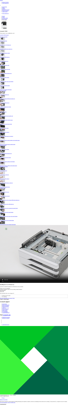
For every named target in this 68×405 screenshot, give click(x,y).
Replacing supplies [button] (3, 145)
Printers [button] (3, 7)
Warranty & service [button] (5, 10)
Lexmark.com (6, 315)
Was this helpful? (3, 290)
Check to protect (5, 309)
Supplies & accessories (6, 317)
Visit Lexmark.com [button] (5, 3)
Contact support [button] (4, 11)
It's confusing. (4, 296)
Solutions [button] (3, 8)
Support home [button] (4, 6)
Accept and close (3, 404)
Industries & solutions (5, 318)
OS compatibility (5, 311)
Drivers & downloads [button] (5, 9)
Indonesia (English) (5, 2)
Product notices (4, 310)
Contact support (6, 299)
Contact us (4, 307)
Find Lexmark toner (5, 308)
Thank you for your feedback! (5, 288)
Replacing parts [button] (2, 107)
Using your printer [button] (3, 90)
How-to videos (4, 19)
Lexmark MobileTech (5, 312)
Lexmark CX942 (5, 18)
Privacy (3, 397)
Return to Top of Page (3, 399)
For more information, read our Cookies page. (7, 402)
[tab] (34, 36)
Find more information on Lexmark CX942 (7, 298)
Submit (1, 299)
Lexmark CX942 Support (4, 35)
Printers (3, 17)
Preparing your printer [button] (3, 36)
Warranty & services (5, 306)
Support (3, 16)
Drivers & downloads (5, 304)
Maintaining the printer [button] (4, 166)
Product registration (5, 305)
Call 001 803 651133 (5, 324)
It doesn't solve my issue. (6, 295)
